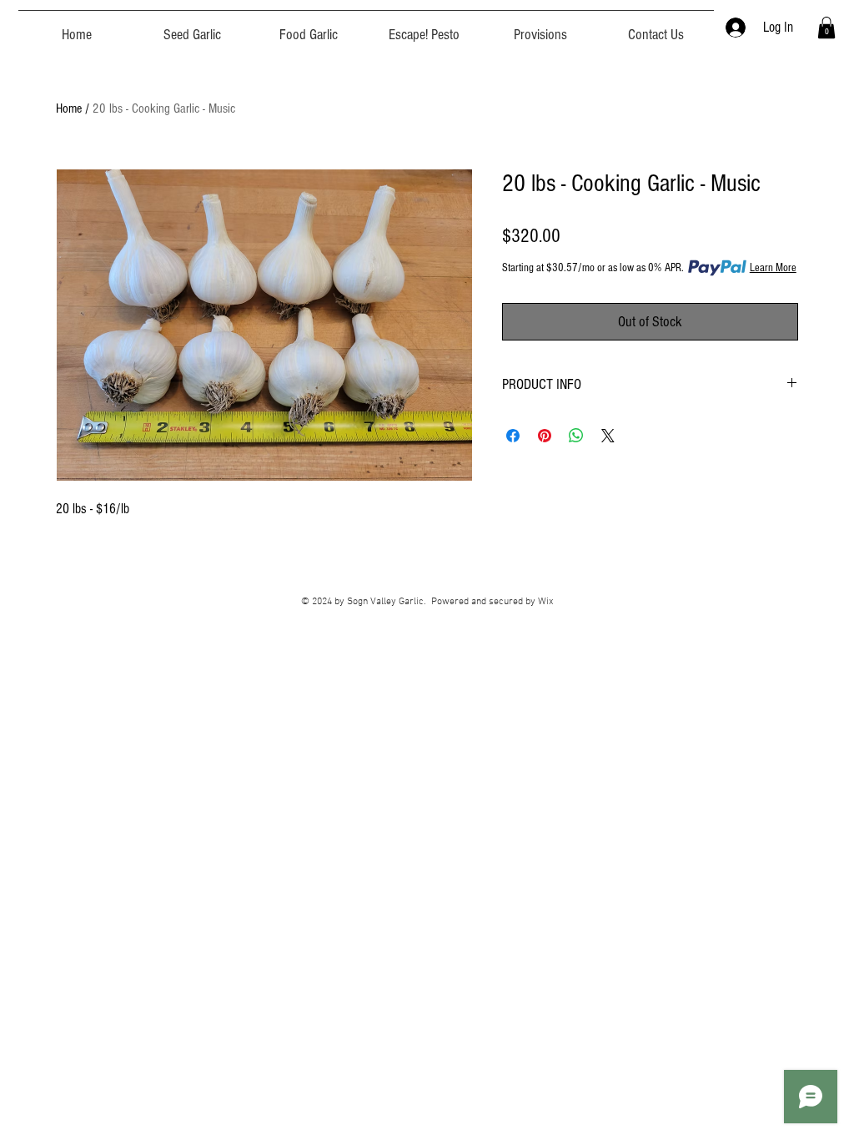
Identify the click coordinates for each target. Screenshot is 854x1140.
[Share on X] (608, 436)
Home (69, 108)
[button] (826, 27)
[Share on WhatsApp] (576, 436)
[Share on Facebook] (513, 436)
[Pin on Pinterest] (545, 436)
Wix (546, 602)
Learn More (773, 268)
